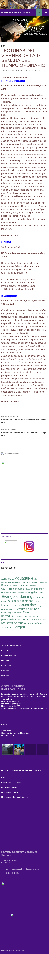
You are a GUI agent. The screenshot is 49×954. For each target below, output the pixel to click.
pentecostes (8, 619)
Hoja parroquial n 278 (10, 706)
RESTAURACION (34, 619)
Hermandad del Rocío (10, 792)
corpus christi (38, 589)
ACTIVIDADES (7, 579)
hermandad (14, 600)
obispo (35, 612)
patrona (28, 616)
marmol (19, 612)
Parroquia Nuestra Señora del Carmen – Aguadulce (18, 12)
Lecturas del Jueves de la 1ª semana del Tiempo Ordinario (23, 419)
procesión (21, 619)
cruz (3, 592)
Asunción (6, 582)
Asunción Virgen (19, 582)
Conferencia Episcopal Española (15, 733)
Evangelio (6, 665)
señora (38, 623)
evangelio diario (34, 592)
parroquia (7, 615)
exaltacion (40, 597)
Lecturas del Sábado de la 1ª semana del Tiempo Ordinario (24, 432)
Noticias (5, 650)
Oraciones (6, 675)
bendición (43, 582)
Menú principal (45, 12)
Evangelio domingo (18, 596)
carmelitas (32, 585)
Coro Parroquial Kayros (11, 782)
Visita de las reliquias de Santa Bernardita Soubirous (24, 709)
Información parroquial (11, 704)
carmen (6, 588)
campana (16, 585)
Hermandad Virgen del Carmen (14, 797)
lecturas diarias (7, 609)
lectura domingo (31, 605)
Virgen (19, 627)
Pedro (35, 616)
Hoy (3, 46)
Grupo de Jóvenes (9, 787)
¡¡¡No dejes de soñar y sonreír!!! (25, 70)
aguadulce (24, 578)
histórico (27, 600)
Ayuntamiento (33, 582)
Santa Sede (6, 731)
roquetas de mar (12, 623)
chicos (27, 589)
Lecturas (5, 660)
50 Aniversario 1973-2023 (12, 645)
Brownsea (6, 585)
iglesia (37, 601)
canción (24, 585)
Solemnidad (7, 627)
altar (35, 579)
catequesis (18, 589)
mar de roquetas (8, 612)
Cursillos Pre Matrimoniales (15, 592)
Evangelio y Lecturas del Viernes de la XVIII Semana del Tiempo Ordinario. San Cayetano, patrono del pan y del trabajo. (24, 696)
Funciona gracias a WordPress (12, 951)
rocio (45, 619)
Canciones (6, 670)
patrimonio (19, 616)
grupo (3, 601)
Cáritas (4, 777)
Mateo (26, 612)
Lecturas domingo (27, 608)
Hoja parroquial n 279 (10, 701)
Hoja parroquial (9, 655)
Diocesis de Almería (9, 735)
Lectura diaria (9, 605)
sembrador (28, 623)
